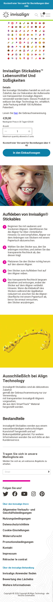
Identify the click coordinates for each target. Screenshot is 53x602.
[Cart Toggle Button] (42, 15)
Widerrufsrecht (12, 536)
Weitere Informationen (17, 585)
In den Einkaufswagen (26, 152)
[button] (48, 15)
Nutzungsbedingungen (17, 518)
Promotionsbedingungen (18, 542)
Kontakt (7, 547)
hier (16, 113)
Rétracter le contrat (15, 559)
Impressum (10, 553)
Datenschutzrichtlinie (16, 524)
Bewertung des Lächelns (18, 579)
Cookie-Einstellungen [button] (16, 530)
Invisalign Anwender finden (19, 573)
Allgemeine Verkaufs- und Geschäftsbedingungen (19, 511)
